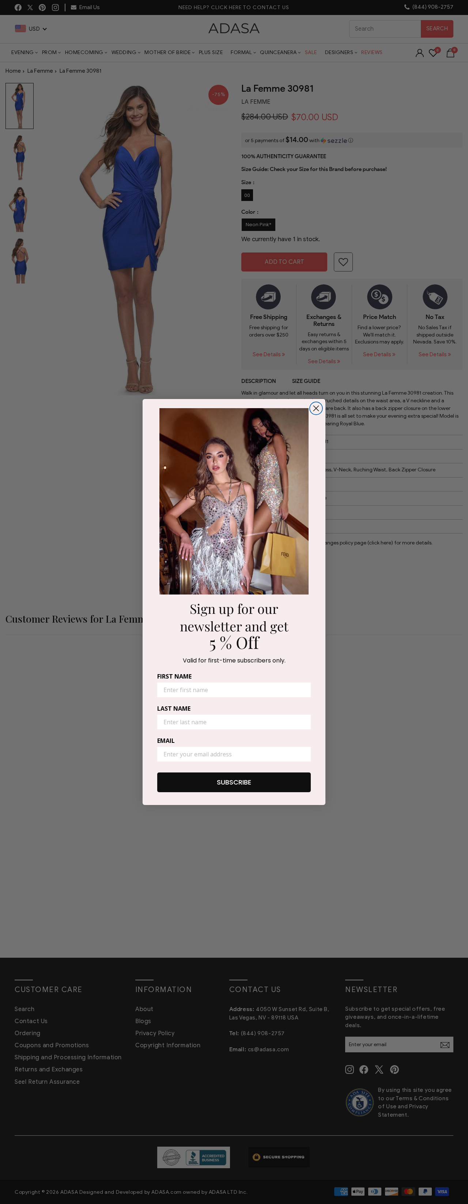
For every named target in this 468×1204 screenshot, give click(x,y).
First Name (174, 676)
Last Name (173, 708)
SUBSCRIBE (234, 782)
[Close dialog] (316, 408)
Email (166, 741)
